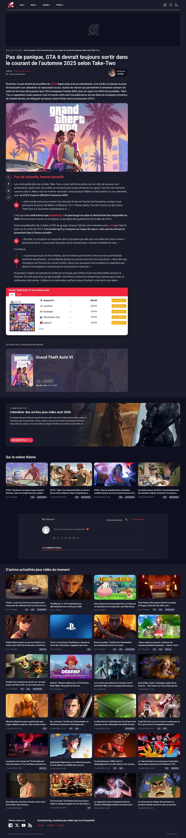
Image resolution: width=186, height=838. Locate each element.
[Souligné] (62, 538)
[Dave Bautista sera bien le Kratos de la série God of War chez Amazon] (27, 785)
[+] (77, 538)
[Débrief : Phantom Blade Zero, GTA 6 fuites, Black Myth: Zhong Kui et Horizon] (71, 666)
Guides (46, 5)
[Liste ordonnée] (70, 538)
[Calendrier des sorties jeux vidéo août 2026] (93, 424)
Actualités (19, 50)
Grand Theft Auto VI (54, 357)
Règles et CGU (172, 834)
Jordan (120, 74)
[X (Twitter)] (17, 825)
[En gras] (54, 538)
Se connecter (138, 519)
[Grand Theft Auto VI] (22, 370)
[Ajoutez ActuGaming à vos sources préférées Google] (8, 177)
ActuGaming (10, 5)
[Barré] (66, 538)
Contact (40, 825)
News (33, 5)
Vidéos (59, 5)
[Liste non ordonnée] (73, 538)
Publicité (50, 825)
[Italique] (58, 538)
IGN (111, 225)
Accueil (11, 50)
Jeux (21, 5)
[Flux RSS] (30, 825)
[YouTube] (23, 825)
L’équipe (60, 825)
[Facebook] (10, 825)
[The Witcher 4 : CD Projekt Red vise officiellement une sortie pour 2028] (71, 587)
